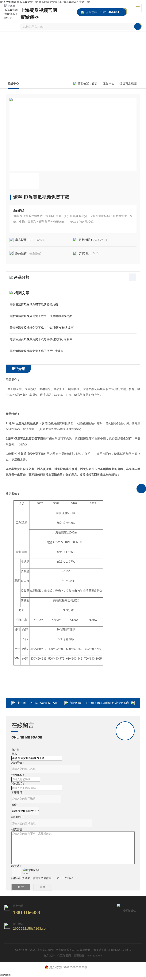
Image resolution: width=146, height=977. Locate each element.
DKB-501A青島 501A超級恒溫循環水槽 (53, 702)
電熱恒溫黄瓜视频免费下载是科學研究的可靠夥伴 (41, 339)
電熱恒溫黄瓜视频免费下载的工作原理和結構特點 (41, 316)
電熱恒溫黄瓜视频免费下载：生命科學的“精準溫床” (42, 327)
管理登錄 (79, 955)
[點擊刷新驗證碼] (30, 871)
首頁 (95, 83)
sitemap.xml (94, 955)
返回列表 (76, 702)
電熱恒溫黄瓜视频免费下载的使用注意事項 (37, 350)
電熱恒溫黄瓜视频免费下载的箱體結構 (34, 304)
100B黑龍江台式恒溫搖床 (113, 702)
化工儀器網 (64, 955)
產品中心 (13, 83)
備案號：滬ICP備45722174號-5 (112, 949)
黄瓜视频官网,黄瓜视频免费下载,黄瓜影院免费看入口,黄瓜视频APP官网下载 (45, 1)
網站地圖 (5, 974)
